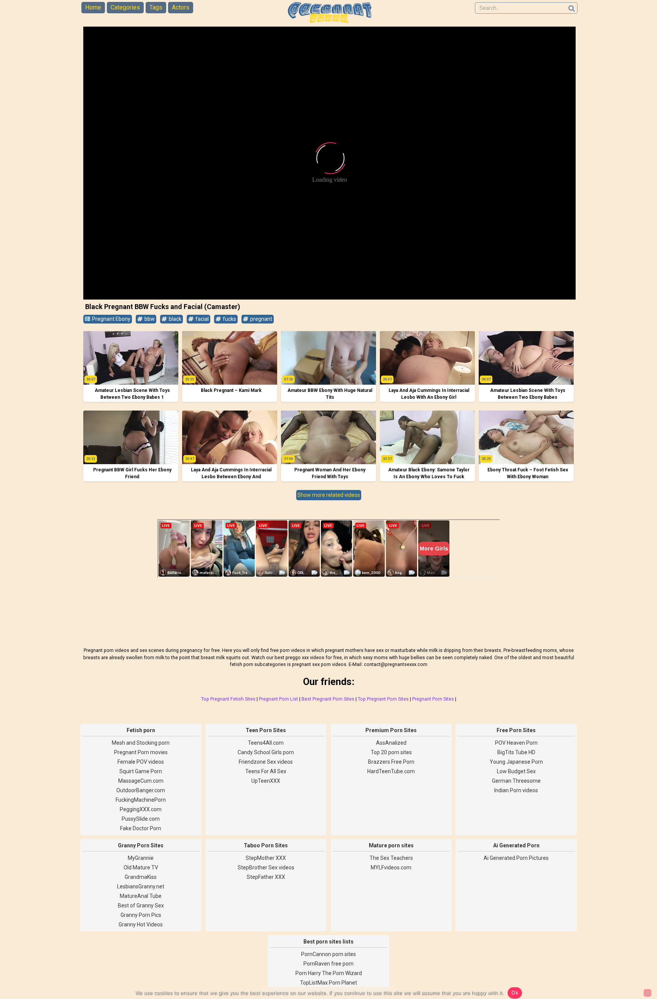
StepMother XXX (266, 858)
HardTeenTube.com (391, 771)
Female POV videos (140, 762)
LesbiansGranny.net (140, 886)
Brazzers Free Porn (391, 762)
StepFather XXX (266, 877)
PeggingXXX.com (141, 809)
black (174, 319)
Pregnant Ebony (110, 319)
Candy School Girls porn (266, 752)
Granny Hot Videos (141, 924)
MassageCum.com (140, 781)
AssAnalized (391, 743)
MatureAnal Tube (141, 896)
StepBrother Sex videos (266, 867)
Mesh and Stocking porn (141, 743)
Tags (155, 7)
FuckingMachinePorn (141, 800)
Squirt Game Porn (140, 771)
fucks (229, 319)
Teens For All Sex (265, 771)
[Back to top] (634, 964)
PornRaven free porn (328, 964)
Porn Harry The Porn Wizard (328, 973)
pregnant (260, 319)
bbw (149, 319)
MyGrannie (141, 858)
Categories (125, 7)
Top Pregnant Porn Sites (383, 699)
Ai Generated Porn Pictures (516, 858)
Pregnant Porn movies (141, 752)
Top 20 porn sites (391, 752)
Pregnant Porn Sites (433, 699)
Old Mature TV (141, 867)
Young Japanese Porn (516, 762)
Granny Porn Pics (141, 915)
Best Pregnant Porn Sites (328, 699)
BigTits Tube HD (516, 752)
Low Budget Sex (516, 771)
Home (93, 7)
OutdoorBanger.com (140, 790)
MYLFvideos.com (391, 867)
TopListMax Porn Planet (328, 983)
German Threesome (516, 781)
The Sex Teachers (391, 858)
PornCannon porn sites (328, 954)
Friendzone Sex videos (266, 762)
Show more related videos (328, 495)
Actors (180, 7)
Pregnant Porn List (278, 699)
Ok (514, 992)
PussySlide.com (141, 819)
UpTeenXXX (265, 781)
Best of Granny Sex (141, 905)
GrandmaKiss (141, 877)
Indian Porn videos (516, 790)
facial (201, 319)
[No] (647, 993)
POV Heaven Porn (516, 743)
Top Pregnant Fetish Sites (228, 699)
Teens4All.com (266, 743)
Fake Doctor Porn (140, 828)
